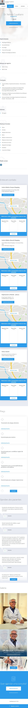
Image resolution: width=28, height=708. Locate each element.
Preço (16, 6)
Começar (3, 6)
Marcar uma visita (13, 23)
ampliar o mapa (13, 206)
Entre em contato (13, 27)
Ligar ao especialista (8, 195)
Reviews (23, 6)
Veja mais (13, 491)
